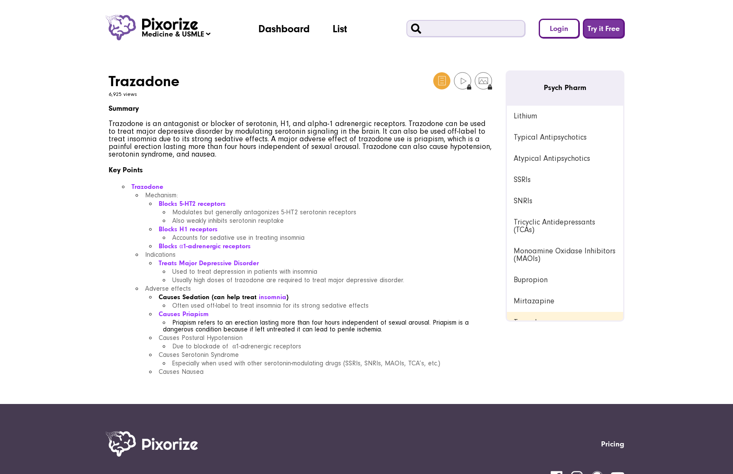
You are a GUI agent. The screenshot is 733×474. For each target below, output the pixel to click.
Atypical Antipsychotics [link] (552, 158)
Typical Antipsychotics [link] (550, 137)
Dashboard (284, 28)
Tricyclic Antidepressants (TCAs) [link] (554, 226)
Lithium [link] (525, 116)
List (340, 28)
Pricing (612, 443)
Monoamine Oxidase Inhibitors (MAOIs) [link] (564, 255)
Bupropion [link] (531, 279)
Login (559, 28)
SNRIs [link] (523, 200)
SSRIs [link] (522, 179)
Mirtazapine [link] (534, 301)
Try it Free (604, 28)
